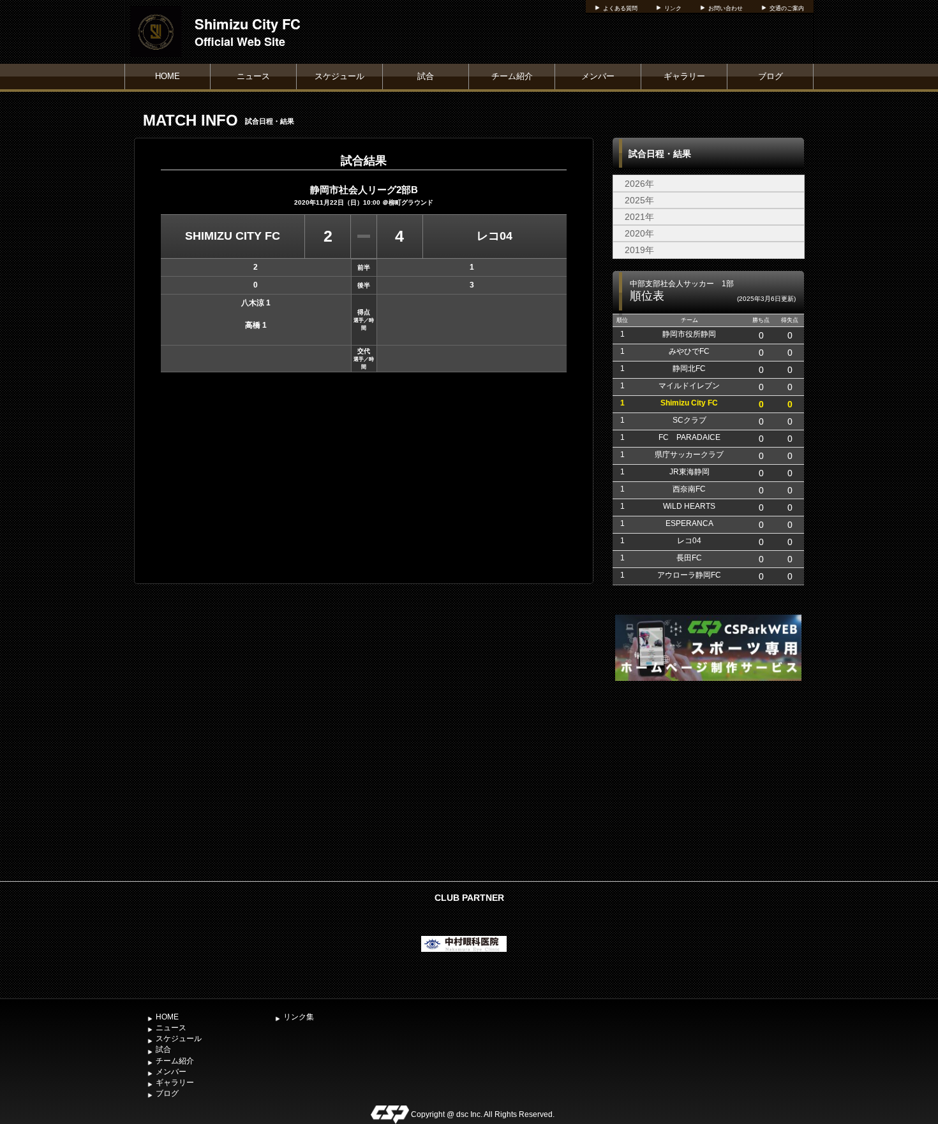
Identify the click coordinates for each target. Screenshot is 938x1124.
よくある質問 (620, 8)
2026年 (639, 184)
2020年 (639, 233)
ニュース (253, 76)
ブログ (770, 76)
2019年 (639, 250)
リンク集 (298, 1016)
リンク (672, 8)
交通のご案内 (787, 8)
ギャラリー (684, 76)
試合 (425, 76)
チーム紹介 (512, 76)
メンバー (597, 76)
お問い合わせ (725, 8)
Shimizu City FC (248, 23)
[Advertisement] (708, 779)
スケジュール (339, 76)
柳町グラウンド (411, 202)
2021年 (639, 217)
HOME (167, 76)
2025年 (639, 200)
